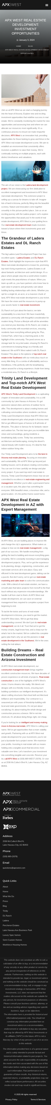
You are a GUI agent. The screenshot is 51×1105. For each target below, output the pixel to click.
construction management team (15, 670)
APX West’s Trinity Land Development (18, 394)
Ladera (6, 920)
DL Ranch (7, 916)
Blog (5, 906)
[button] (46, 5)
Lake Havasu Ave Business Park (17, 930)
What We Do (8, 896)
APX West (15, 135)
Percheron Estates (11, 925)
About (5, 887)
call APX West (10, 759)
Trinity (5, 911)
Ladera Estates (23, 258)
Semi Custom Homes (12, 940)
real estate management (30, 548)
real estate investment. (30, 305)
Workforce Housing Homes (15, 945)
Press (5, 901)
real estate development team (18, 225)
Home (5, 891)
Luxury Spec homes (12, 935)
